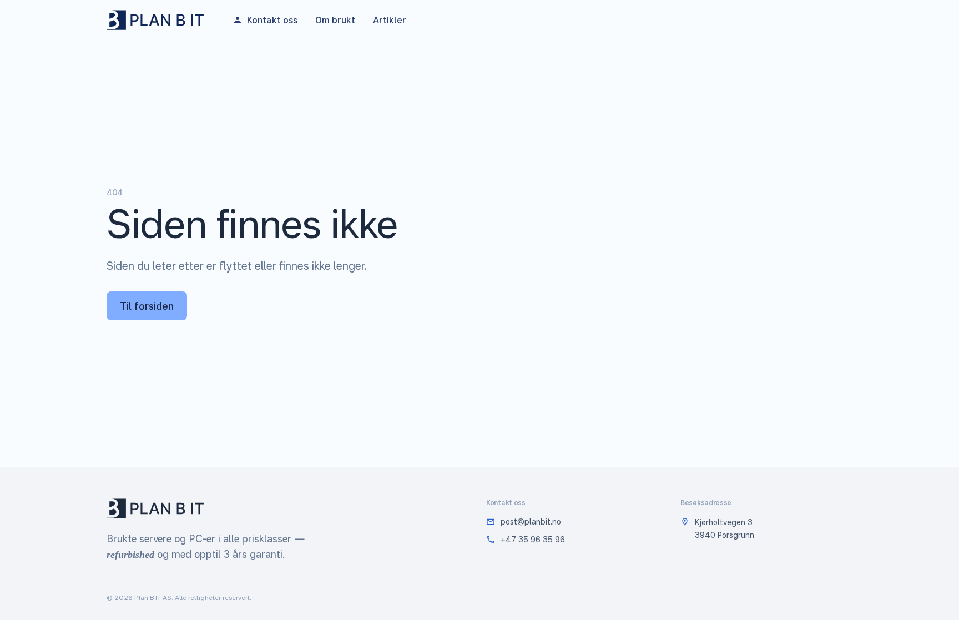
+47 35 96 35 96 (533, 539)
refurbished (130, 554)
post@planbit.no (531, 521)
